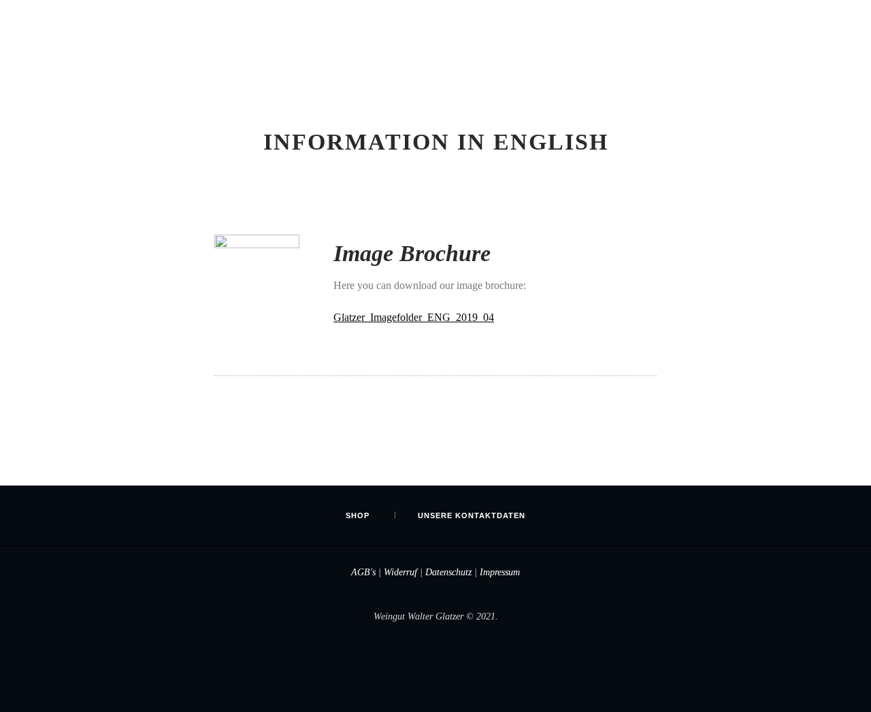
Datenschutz (448, 571)
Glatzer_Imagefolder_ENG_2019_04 (413, 317)
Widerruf (400, 571)
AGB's (363, 571)
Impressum (500, 571)
